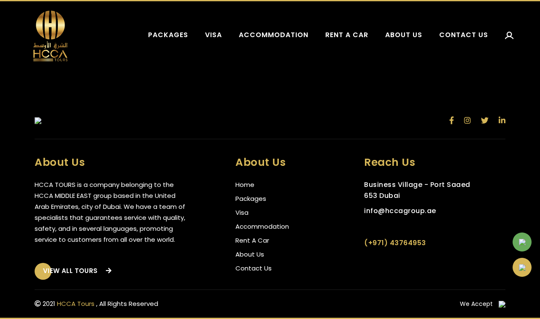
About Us (249, 254)
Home (244, 184)
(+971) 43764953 (395, 243)
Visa (213, 35)
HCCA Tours (75, 303)
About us (403, 35)
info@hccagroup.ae (400, 211)
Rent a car (346, 35)
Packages (168, 35)
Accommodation (273, 35)
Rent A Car (252, 240)
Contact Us (253, 268)
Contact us (463, 35)
